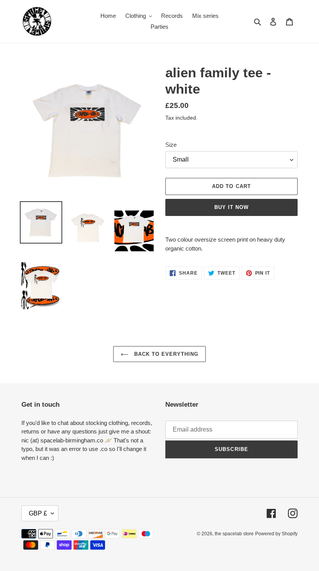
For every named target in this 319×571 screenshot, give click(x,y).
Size (171, 144)
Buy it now (231, 207)
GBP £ (38, 513)
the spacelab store (234, 533)
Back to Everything (165, 354)
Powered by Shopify (276, 533)
